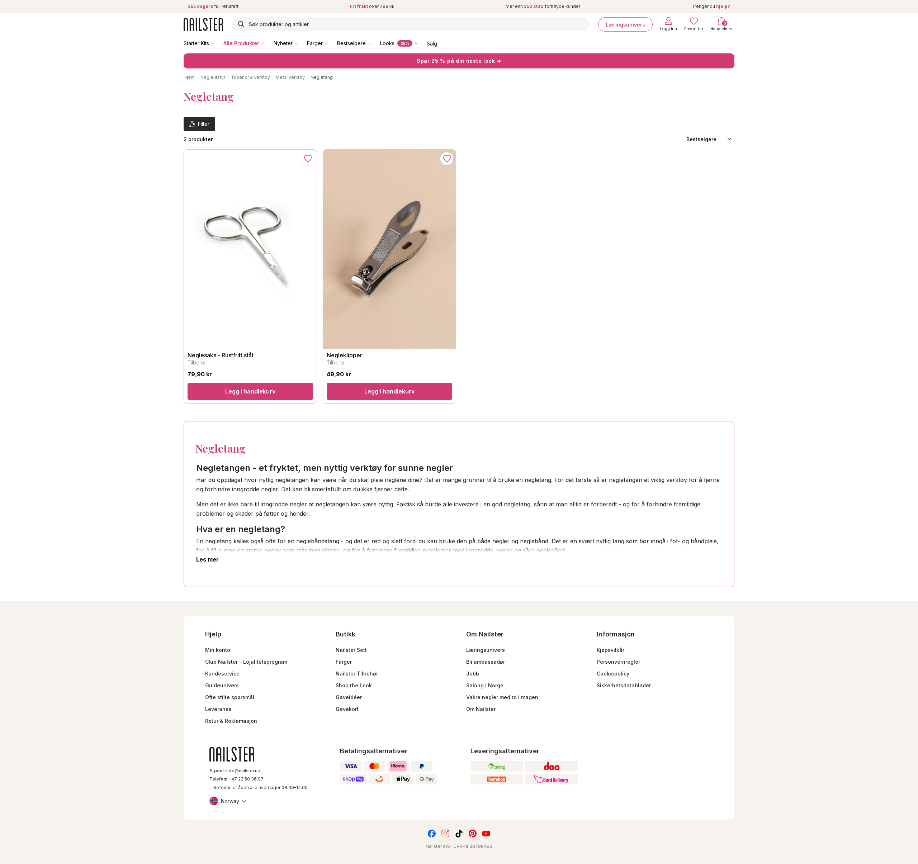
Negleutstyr (212, 77)
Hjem (189, 77)
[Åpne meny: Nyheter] (301, 43)
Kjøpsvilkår (610, 650)
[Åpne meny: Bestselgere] (374, 43)
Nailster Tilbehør (357, 673)
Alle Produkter (241, 43)
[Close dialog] (9, 715)
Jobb (472, 673)
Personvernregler (618, 662)
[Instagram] (445, 833)
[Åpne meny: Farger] (331, 43)
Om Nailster (481, 709)
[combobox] (411, 24)
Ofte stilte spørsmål (229, 697)
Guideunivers (222, 685)
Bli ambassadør (485, 662)
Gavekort (347, 709)
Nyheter (283, 43)
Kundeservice (222, 673)
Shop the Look (354, 685)
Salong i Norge (484, 685)
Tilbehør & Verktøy (250, 77)
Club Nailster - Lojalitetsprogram (246, 662)
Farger (315, 43)
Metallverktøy (290, 77)
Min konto (217, 650)
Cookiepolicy (613, 673)
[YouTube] (486, 833)
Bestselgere (351, 43)
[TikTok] (459, 833)
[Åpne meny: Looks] (421, 43)
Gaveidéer (349, 697)
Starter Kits (196, 43)
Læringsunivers (625, 24)
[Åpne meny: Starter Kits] (217, 43)
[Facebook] (431, 833)
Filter (203, 124)
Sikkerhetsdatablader (624, 685)
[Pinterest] (472, 833)
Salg (432, 43)
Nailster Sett (351, 650)
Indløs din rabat (80, 821)
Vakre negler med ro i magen (502, 697)
